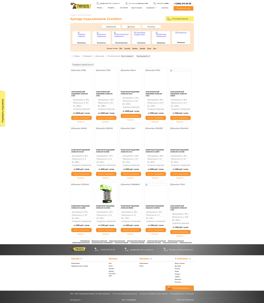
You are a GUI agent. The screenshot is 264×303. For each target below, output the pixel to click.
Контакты (165, 8)
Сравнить (81, 122)
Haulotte (142, 48)
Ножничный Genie (186, 242)
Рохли (141, 266)
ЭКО (120, 48)
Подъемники (75, 263)
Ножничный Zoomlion (154, 242)
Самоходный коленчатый (80, 242)
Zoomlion (127, 48)
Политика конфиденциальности (125, 294)
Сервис (177, 276)
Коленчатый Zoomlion (170, 242)
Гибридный (87, 56)
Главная (73, 15)
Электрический (114, 56)
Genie (149, 48)
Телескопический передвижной (102, 242)
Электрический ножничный (136, 241)
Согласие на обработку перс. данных (153, 294)
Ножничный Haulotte (121, 242)
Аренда (99, 8)
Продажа (111, 8)
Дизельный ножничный (99, 241)
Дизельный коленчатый (117, 241)
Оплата (177, 268)
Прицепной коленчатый (176, 241)
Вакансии (178, 279)
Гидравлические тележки (79, 266)
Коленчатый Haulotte (137, 242)
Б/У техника (124, 8)
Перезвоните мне (183, 8)
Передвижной (85, 241)
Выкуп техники (136, 8)
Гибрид (76, 56)
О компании (150, 8)
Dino (154, 48)
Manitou (135, 48)
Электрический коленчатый (156, 241)
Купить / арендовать (81, 118)
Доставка (178, 266)
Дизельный (99, 56)
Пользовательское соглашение (182, 294)
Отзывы (177, 274)
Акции (177, 271)
